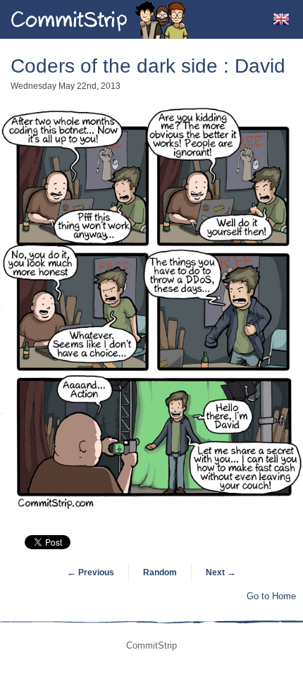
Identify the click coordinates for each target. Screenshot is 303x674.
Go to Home (271, 596)
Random (160, 572)
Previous (90, 572)
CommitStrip (100, 19)
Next (221, 572)
